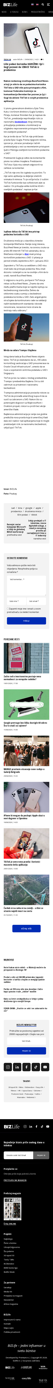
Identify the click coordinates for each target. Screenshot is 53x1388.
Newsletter (9, 1300)
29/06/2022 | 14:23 (32, 59)
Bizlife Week (9, 1272)
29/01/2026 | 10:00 (11, 869)
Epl (43, 94)
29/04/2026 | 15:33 (11, 776)
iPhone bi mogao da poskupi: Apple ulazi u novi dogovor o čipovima (24, 817)
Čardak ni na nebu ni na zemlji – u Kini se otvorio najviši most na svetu (23, 909)
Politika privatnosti (12, 1332)
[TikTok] (36, 1067)
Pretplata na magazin (13, 1295)
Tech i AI (7, 59)
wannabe (21, 1097)
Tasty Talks (9, 1259)
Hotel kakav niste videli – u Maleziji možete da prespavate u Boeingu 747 (25, 968)
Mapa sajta (9, 1328)
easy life (39, 1087)
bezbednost (21, 121)
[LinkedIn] (17, 1067)
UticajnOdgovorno (12, 1247)
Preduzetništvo (38, 11)
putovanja (29, 1094)
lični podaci (22, 514)
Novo (4, 11)
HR (19, 1090)
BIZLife (20, 59)
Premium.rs (24, 1357)
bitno (21, 1087)
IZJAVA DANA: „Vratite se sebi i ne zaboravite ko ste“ (25, 1009)
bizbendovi (29, 1087)
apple (38, 508)
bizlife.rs (16, 1360)
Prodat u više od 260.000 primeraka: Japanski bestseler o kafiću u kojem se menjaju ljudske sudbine (24, 979)
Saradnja (7, 1287)
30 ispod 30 (12, 1087)
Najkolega (8, 1239)
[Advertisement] (26, 458)
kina (20, 508)
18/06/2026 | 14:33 (11, 822)
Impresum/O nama (12, 1319)
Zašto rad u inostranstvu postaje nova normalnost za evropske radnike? (22, 678)
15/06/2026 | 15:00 (11, 730)
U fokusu (14, 11)
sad (13, 508)
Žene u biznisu (10, 1243)
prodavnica (16, 511)
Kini (27, 254)
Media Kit (8, 1291)
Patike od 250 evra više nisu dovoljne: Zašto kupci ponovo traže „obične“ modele (23, 990)
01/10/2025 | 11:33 (11, 915)
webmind (30, 1097)
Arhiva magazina (11, 1304)
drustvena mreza (33, 511)
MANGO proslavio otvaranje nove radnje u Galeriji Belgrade (24, 770)
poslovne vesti (17, 1094)
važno (37, 1094)
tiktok (34, 514)
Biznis (25, 11)
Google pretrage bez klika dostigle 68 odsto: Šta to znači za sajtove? (25, 724)
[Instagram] (8, 1067)
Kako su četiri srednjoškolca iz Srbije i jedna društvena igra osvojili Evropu (23, 1000)
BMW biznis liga (10, 1267)
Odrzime (37, 1090)
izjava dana (27, 1090)
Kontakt (7, 1323)
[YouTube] (45, 1067)
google (28, 508)
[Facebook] (26, 1067)
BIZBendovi (9, 1263)
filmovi (13, 1090)
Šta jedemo (9, 1251)
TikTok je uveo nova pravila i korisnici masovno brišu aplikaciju (22, 863)
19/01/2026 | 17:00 (11, 683)
